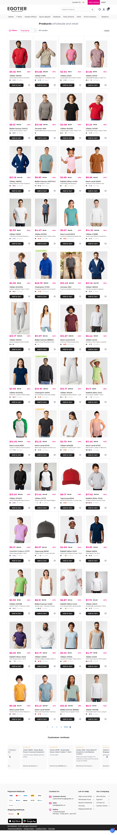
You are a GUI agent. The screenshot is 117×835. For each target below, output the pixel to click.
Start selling (94, 2)
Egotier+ (99, 799)
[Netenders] (12, 826)
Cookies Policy (41, 829)
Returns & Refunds (85, 803)
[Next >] (107, 757)
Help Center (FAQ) (85, 796)
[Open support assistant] (112, 830)
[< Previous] (10, 757)
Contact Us (100, 803)
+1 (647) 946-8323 (59, 812)
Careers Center (101, 806)
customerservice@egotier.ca (63, 799)
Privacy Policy (29, 829)
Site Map (51, 829)
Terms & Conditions (15, 829)
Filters (14, 30)
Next (66, 727)
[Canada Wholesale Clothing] (84, 2)
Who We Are (100, 796)
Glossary (81, 806)
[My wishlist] (99, 9)
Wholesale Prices (84, 799)
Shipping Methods (85, 809)
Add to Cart (16, 85)
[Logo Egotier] (18, 9)
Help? (103, 2)
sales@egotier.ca (59, 805)
